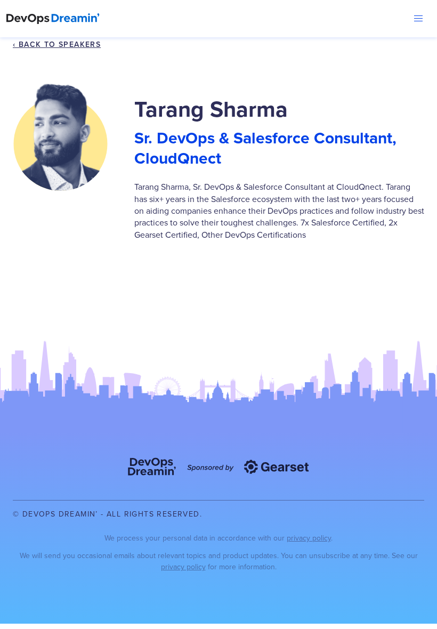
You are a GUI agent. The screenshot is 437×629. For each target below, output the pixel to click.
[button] (418, 18)
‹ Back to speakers (57, 44)
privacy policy (309, 538)
